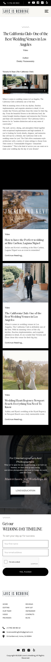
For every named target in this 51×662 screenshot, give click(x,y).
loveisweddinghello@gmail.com (20, 632)
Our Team (7, 611)
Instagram (30, 611)
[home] (16, 11)
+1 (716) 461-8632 (13, 3)
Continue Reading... (14, 255)
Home (5, 604)
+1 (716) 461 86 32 (14, 628)
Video (25, 50)
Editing (6, 607)
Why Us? (29, 607)
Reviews (29, 604)
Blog (28, 618)
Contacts (30, 614)
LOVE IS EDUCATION (25, 490)
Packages (7, 618)
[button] (44, 11)
